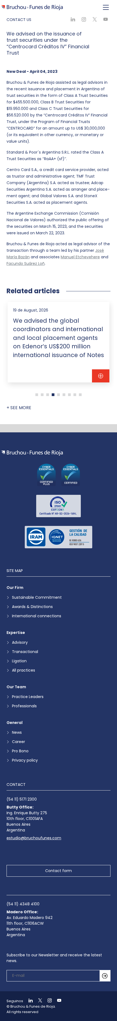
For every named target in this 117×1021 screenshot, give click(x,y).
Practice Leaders (28, 696)
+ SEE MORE (19, 408)
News (17, 732)
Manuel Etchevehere (80, 257)
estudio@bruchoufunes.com (34, 838)
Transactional (25, 651)
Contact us (19, 19)
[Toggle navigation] (105, 7)
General (15, 722)
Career (18, 741)
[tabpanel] (58, 342)
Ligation (19, 661)
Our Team (16, 687)
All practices (23, 670)
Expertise (16, 632)
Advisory (20, 642)
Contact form (58, 870)
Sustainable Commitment (37, 597)
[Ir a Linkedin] (28, 1001)
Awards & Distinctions (32, 606)
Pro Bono (20, 751)
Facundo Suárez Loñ (26, 263)
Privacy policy (25, 760)
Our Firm (15, 587)
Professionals (24, 706)
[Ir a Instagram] (47, 1001)
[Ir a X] (37, 1001)
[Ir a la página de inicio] (32, 453)
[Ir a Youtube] (57, 1001)
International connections (36, 616)
